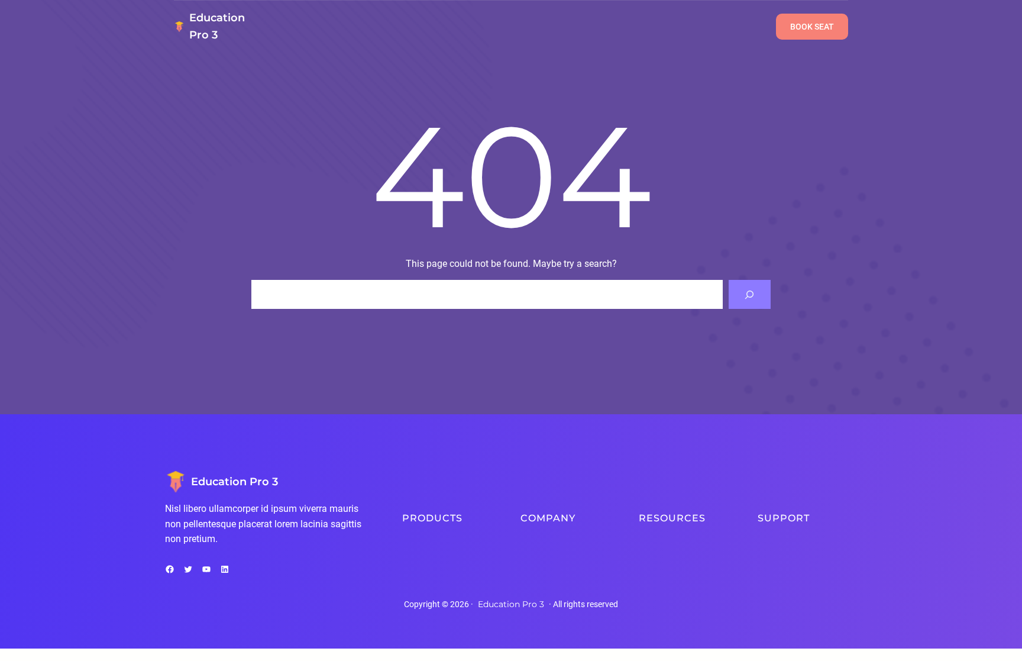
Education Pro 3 (234, 481)
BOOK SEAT (812, 26)
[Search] (750, 294)
